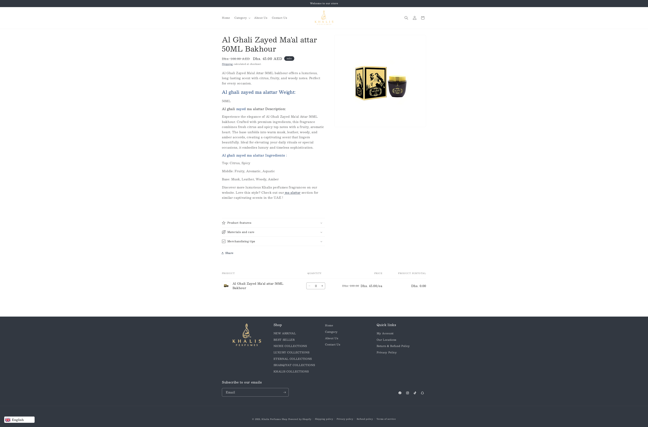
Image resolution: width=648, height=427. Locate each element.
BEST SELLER (284, 339)
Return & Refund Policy (393, 346)
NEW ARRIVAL (285, 333)
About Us (331, 338)
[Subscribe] (284, 392)
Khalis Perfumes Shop (274, 419)
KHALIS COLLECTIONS (291, 371)
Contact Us (332, 344)
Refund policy (365, 419)
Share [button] (229, 253)
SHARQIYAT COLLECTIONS (294, 365)
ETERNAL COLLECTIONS (293, 358)
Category (331, 331)
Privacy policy (345, 419)
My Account (385, 333)
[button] (242, 18)
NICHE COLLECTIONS (290, 346)
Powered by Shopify (299, 419)
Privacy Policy (387, 352)
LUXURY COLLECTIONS (291, 352)
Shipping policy (324, 419)
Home (329, 325)
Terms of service (386, 419)
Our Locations (387, 339)
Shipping (227, 64)
